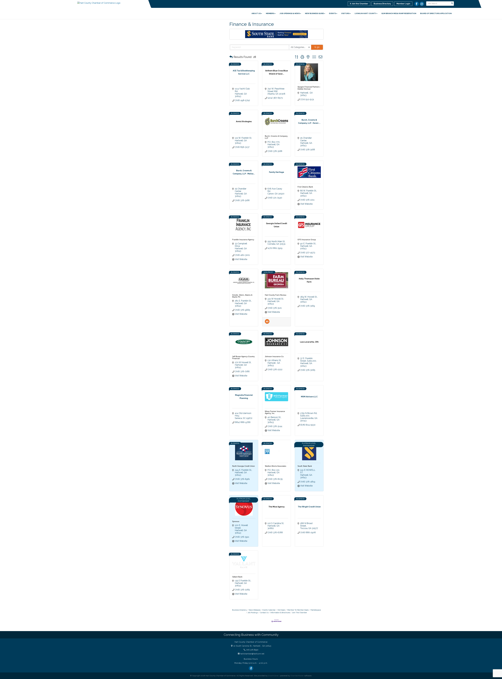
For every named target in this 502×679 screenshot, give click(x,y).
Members (270, 13)
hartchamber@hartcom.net (252, 654)
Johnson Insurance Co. (274, 356)
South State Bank (305, 466)
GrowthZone (273, 676)
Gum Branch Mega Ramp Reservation (398, 13)
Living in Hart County (365, 13)
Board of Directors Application (436, 13)
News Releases (255, 610)
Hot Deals (281, 610)
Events (332, 13)
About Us (256, 13)
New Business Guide (314, 13)
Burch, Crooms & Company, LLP (276, 137)
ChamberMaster (297, 676)
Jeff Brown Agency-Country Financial (243, 357)
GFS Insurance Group (307, 240)
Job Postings (253, 612)
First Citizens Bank (305, 187)
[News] (267, 323)
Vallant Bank (237, 577)
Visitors (345, 13)
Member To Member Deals (298, 610)
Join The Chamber (299, 612)
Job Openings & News (289, 13)
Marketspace (316, 610)
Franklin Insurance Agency (243, 240)
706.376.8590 (252, 650)
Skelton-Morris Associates (275, 466)
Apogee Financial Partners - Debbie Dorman (309, 88)
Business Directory (239, 610)
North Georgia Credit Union (243, 466)
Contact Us (264, 612)
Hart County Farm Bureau (275, 295)
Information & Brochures (280, 612)
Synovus (235, 521)
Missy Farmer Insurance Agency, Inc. (275, 412)
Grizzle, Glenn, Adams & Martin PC (242, 296)
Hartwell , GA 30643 (252, 646)
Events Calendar (269, 610)
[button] (231, 57)
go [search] (318, 47)
